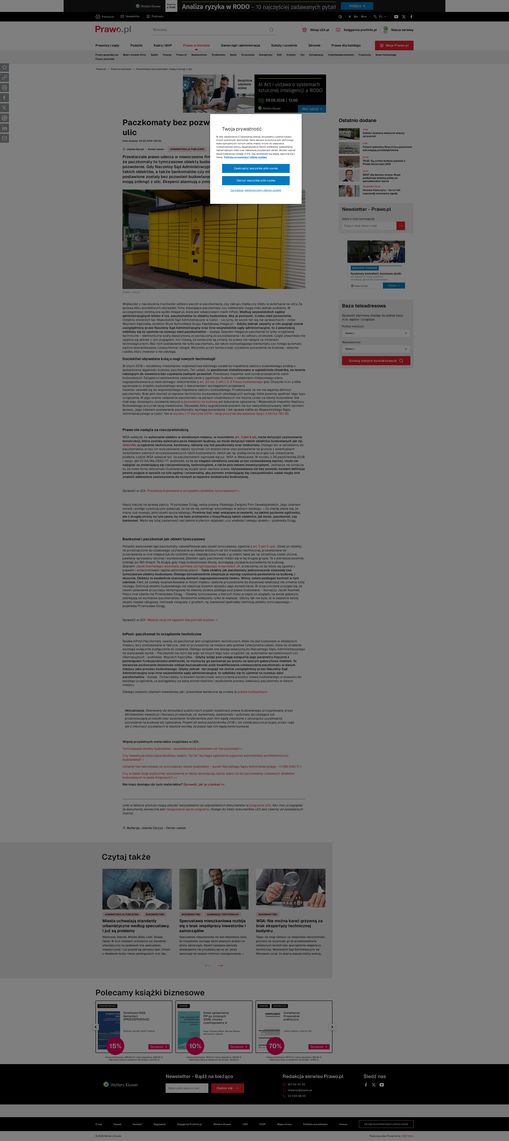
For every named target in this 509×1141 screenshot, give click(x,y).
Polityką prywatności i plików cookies (245, 157)
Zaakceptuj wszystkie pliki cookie (256, 168)
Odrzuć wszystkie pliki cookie (256, 180)
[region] (256, 159)
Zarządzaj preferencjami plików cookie (256, 190)
